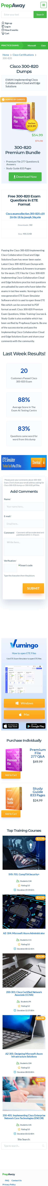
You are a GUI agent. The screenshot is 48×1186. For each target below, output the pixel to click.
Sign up (8, 23)
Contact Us (17, 1180)
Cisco (43, 45)
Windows (26, 703)
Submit (33, 588)
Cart (6, 33)
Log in (7, 26)
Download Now (26, 176)
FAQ (7, 1180)
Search (40, 14)
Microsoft (32, 45)
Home (6, 54)
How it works (11, 30)
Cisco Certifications (23, 54)
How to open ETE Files (24, 653)
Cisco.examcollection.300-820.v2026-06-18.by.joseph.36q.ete (25, 215)
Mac (26, 714)
